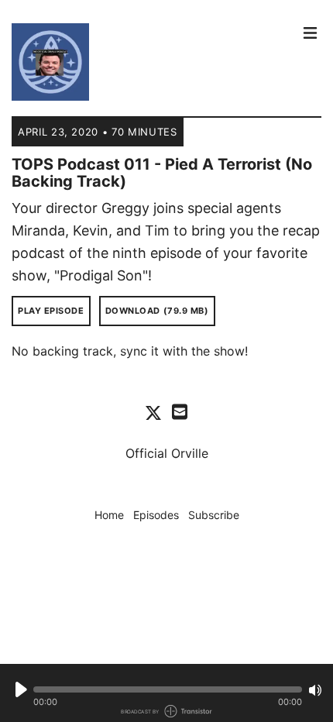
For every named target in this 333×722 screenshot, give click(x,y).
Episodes (156, 514)
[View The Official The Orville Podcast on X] (153, 412)
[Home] (151, 62)
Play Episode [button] (51, 310)
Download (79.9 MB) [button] (157, 310)
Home (109, 514)
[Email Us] (179, 410)
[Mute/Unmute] (315, 690)
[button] (167, 689)
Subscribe (213, 514)
